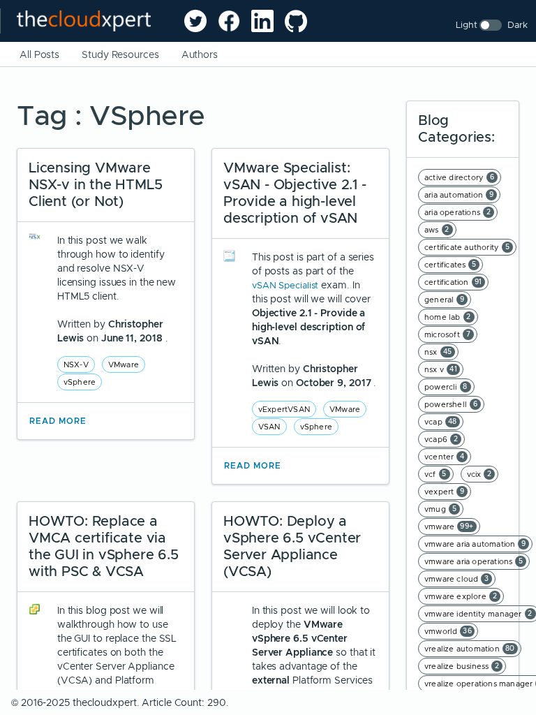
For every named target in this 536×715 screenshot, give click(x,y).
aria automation (458, 195)
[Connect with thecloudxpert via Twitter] (195, 21)
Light (466, 25)
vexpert (444, 491)
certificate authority (466, 247)
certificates (450, 265)
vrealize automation (469, 649)
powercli (446, 387)
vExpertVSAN (284, 409)
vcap (440, 422)
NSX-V (76, 364)
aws (436, 230)
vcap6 (441, 439)
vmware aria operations (473, 561)
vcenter (444, 457)
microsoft (447, 334)
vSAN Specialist (286, 285)
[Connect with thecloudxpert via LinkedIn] (262, 21)
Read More (58, 421)
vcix (479, 474)
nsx (438, 352)
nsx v (440, 369)
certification (453, 282)
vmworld (448, 631)
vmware (449, 526)
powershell (450, 404)
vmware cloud (456, 579)
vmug (440, 509)
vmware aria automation (475, 544)
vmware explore (460, 596)
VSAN (269, 427)
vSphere (80, 382)
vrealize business (462, 666)
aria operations (457, 212)
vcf (435, 474)
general (444, 299)
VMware (123, 364)
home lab (447, 317)
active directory (459, 177)
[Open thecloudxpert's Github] (296, 21)
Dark (517, 25)
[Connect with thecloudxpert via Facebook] (229, 21)
